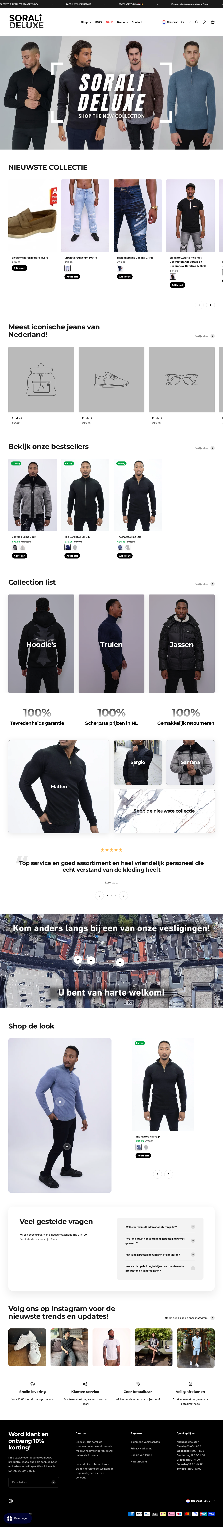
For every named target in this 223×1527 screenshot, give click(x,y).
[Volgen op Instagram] (10, 1501)
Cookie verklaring (141, 1454)
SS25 (98, 22)
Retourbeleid (139, 1461)
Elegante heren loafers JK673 (30, 257)
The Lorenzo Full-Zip (77, 536)
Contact (137, 22)
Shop (84, 22)
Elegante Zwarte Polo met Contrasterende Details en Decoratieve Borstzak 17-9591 (188, 261)
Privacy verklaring (141, 1448)
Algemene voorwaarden (145, 1441)
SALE (109, 22)
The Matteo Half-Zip (129, 536)
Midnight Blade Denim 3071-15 (135, 257)
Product (17, 418)
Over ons (122, 22)
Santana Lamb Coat (24, 536)
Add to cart (19, 268)
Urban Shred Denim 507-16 (80, 257)
